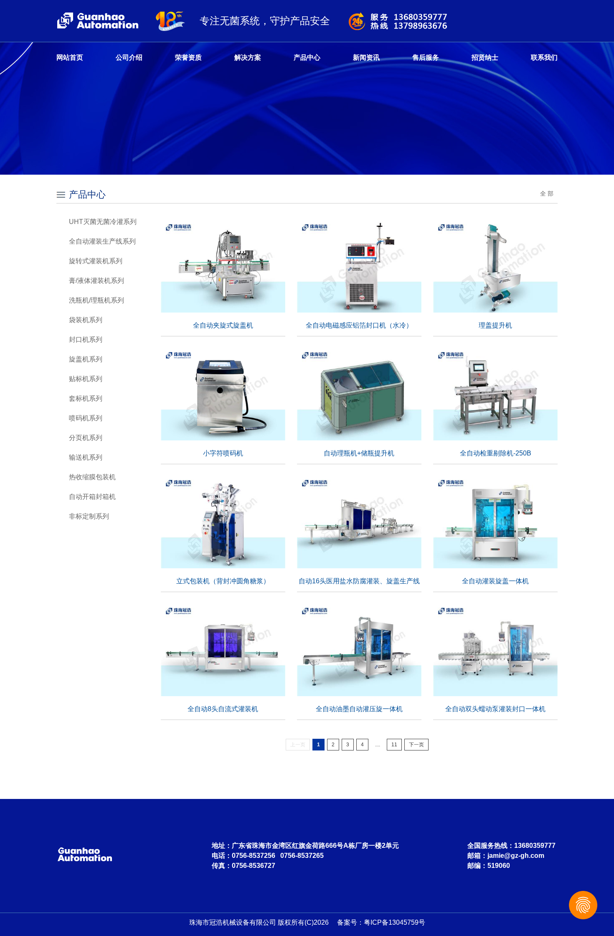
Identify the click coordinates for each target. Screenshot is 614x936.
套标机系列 (85, 398)
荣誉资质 (188, 57)
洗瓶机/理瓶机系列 (96, 300)
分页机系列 (85, 437)
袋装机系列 (85, 319)
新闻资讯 (366, 57)
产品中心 (307, 57)
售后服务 (425, 57)
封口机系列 (85, 339)
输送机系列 (85, 457)
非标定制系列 (89, 516)
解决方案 (247, 57)
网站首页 (69, 57)
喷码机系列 (85, 418)
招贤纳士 (485, 57)
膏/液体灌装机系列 (96, 280)
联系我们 (544, 57)
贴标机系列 (85, 378)
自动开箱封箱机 (92, 496)
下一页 (416, 745)
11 (394, 745)
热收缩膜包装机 (92, 477)
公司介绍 (129, 57)
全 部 (546, 193)
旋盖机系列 (85, 359)
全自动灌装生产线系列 (102, 241)
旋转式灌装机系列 (95, 261)
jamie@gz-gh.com (515, 855)
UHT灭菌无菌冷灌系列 (103, 221)
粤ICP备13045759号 (394, 922)
